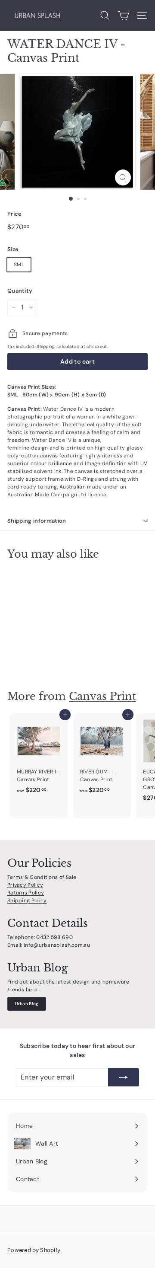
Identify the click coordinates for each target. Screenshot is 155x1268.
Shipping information (36, 520)
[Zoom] (123, 177)
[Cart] (123, 16)
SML (19, 264)
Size (13, 249)
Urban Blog (27, 1003)
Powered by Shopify (33, 1250)
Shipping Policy (27, 900)
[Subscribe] (123, 1077)
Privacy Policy (25, 885)
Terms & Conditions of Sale (42, 877)
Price (14, 213)
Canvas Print (102, 696)
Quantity (19, 290)
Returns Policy (25, 892)
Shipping (46, 346)
